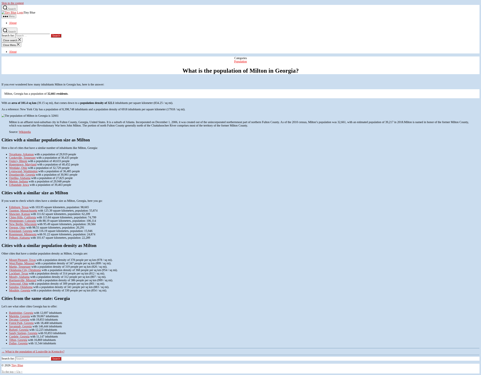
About (13, 22)
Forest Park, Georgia (21, 323)
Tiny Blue (17, 365)
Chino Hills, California (22, 217)
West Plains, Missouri (22, 263)
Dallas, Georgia (18, 343)
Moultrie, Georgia (19, 290)
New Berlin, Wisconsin (23, 224)
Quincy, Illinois (18, 161)
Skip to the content (13, 3)
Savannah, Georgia (20, 326)
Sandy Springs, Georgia (23, 333)
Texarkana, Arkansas (21, 154)
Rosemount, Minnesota (22, 234)
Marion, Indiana (18, 181)
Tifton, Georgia (18, 339)
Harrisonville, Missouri (22, 280)
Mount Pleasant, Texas (22, 259)
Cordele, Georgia (19, 336)
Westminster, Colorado (22, 220)
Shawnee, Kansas (19, 214)
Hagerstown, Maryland (22, 164)
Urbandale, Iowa (19, 184)
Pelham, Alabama (19, 237)
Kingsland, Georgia (20, 230)
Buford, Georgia (19, 329)
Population (240, 61)
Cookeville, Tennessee (22, 157)
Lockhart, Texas (18, 273)
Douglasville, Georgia (22, 174)
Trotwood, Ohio (18, 283)
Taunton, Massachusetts (23, 210)
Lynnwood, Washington (23, 171)
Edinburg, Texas (19, 207)
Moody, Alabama (19, 276)
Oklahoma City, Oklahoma (25, 270)
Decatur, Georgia (19, 319)
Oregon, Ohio (17, 227)
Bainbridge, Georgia (21, 312)
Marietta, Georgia (19, 316)
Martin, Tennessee (20, 266)
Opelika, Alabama (19, 178)
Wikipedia (25, 131)
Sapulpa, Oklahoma (21, 287)
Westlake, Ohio (18, 167)
